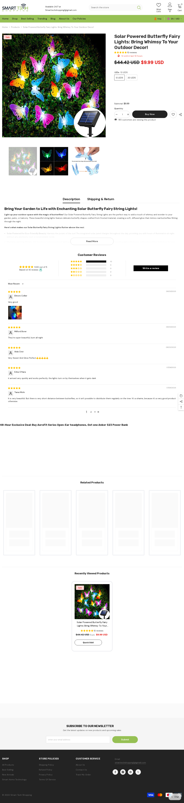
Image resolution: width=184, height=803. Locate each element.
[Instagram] (123, 772)
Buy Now (92, 798)
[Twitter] (138, 772)
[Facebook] (115, 772)
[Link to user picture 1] (15, 313)
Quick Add (88, 642)
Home (5, 27)
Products (15, 27)
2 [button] (91, 412)
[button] (120, 52)
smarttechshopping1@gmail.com (130, 762)
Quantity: (118, 108)
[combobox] (112, 7)
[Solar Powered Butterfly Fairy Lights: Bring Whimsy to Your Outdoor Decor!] (92, 601)
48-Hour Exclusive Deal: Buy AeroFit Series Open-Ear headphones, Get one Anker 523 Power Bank (64, 424)
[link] (158, 18)
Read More (92, 241)
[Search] (116, 7)
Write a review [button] (151, 268)
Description (71, 199)
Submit (125, 739)
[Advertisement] (86, 450)
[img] (14, 291)
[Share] (179, 114)
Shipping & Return (100, 199)
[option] (54, 85)
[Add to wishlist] (173, 114)
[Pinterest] (130, 772)
